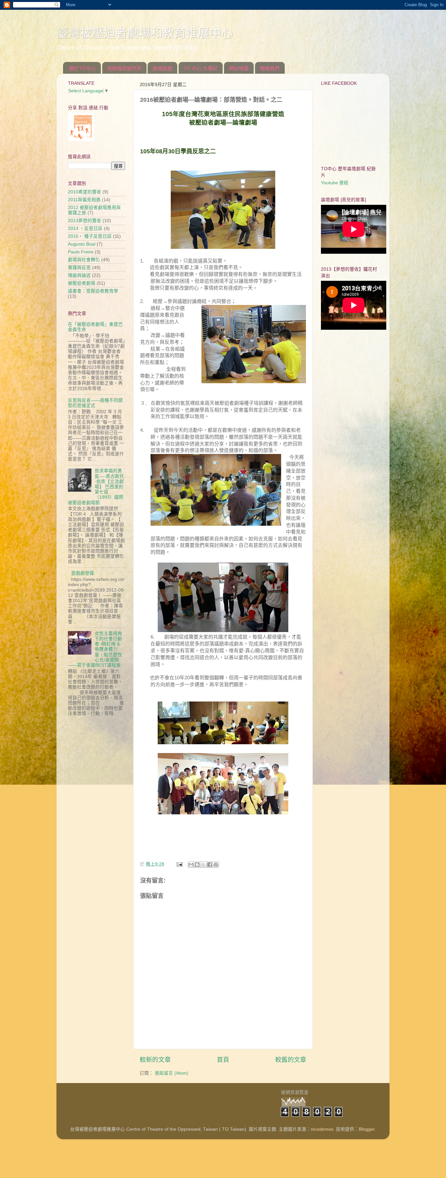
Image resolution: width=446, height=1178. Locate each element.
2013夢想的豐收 (84, 220)
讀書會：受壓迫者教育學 (93, 291)
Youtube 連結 (334, 182)
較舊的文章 (290, 1059)
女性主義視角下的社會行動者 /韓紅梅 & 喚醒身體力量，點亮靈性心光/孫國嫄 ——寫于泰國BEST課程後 (95, 649)
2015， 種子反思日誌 (90, 236)
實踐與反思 (79, 267)
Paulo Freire (80, 251)
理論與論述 (79, 275)
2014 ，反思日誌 (85, 228)
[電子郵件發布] (179, 864)
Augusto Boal (81, 244)
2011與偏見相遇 (84, 199)
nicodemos (322, 1129)
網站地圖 (238, 68)
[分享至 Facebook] (209, 864)
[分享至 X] (203, 864)
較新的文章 (155, 1059)
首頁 (223, 1059)
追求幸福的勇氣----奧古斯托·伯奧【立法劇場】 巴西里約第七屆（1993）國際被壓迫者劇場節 (96, 486)
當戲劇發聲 (82, 573)
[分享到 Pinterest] (216, 864)
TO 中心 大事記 (200, 68)
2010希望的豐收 (84, 191)
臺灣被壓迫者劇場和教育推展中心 (144, 33)
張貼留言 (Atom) (171, 1073)
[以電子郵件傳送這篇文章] (191, 864)
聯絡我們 (269, 68)
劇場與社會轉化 (84, 259)
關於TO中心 (82, 68)
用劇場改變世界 (124, 68)
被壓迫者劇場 (81, 283)
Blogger (366, 1129)
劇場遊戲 (162, 68)
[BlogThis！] (197, 864)
